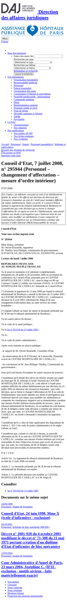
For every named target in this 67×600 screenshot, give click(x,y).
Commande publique (24, 99)
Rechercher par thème (24, 65)
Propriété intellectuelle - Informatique (32, 96)
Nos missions (20, 127)
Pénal (16, 102)
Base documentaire (16, 53)
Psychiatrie (19, 119)
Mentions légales (15, 593)
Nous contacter (14, 587)
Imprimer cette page (11, 155)
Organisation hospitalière (26, 79)
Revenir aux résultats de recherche (18, 150)
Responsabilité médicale (25, 82)
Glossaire (12, 584)
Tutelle (17, 116)
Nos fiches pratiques (24, 136)
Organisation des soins (25, 91)
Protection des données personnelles (25, 596)
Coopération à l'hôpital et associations (32, 94)
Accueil (5, 144)
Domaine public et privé (25, 108)
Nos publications (15, 130)
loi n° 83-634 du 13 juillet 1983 (22, 329)
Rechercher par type (24, 59)
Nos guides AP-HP (23, 133)
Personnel (18, 85)
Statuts (25, 144)
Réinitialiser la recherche (26, 71)
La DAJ (11, 122)
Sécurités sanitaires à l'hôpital (28, 113)
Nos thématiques (15, 77)
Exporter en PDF (12, 152)
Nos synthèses (21, 139)
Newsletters (13, 582)
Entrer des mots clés (23, 56)
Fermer (4, 41)
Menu (4, 38)
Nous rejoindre (14, 590)
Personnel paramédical (42, 144)
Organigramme (21, 125)
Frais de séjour (21, 110)
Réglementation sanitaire (26, 105)
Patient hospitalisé (22, 88)
